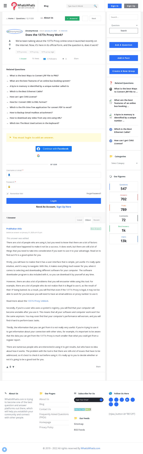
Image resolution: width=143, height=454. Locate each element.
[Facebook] (111, 400)
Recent (96, 220)
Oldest (88, 220)
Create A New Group (123, 71)
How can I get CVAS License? (23, 96)
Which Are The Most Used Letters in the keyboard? (34, 123)
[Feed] (116, 404)
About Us (48, 17)
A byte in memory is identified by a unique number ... (125, 117)
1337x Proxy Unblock (38, 300)
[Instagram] (133, 400)
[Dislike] (10, 48)
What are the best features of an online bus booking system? (40, 80)
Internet (64, 31)
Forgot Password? (94, 193)
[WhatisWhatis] (24, 6)
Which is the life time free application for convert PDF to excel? (41, 107)
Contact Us (45, 409)
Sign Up (131, 6)
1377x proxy (34, 52)
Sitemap (79, 423)
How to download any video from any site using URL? (36, 118)
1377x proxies (22, 52)
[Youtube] (127, 400)
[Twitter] (116, 400)
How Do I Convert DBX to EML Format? (28, 102)
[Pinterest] (111, 404)
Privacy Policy (46, 427)
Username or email (14, 170)
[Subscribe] (101, 399)
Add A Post (124, 58)
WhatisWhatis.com (90, 448)
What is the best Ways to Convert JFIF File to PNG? (34, 75)
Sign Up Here (64, 206)
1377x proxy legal (47, 52)
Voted (79, 220)
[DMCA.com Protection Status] (82, 409)
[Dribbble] (122, 400)
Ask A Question (123, 45)
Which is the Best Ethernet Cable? (26, 91)
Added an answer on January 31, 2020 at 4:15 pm (24, 232)
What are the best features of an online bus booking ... (125, 103)
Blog (46, 6)
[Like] (10, 40)
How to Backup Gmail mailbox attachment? (31, 112)
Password (11, 182)
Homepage (45, 422)
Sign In (115, 6)
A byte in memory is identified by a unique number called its (39, 86)
